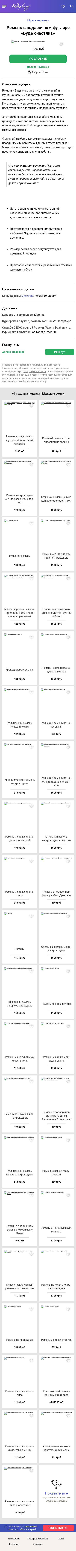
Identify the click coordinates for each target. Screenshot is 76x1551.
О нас (61, 1539)
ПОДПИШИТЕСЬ (58, 1528)
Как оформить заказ (37, 1539)
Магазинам (14, 1539)
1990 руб (59, 352)
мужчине (27, 295)
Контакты (14, 1544)
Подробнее (38, 58)
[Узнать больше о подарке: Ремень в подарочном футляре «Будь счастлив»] (38, 41)
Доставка (38, 1544)
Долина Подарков (38, 66)
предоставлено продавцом (29, 365)
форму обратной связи (34, 371)
